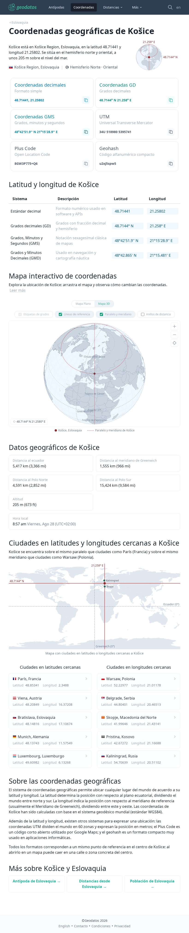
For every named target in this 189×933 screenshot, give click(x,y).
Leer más (18, 290)
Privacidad (122, 926)
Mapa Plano (83, 304)
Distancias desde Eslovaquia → (94, 884)
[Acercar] (174, 326)
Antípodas (56, 7)
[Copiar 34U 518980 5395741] (170, 132)
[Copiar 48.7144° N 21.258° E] (170, 100)
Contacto (81, 926)
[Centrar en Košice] (174, 343)
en (178, 7)
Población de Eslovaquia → (152, 884)
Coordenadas (84, 7)
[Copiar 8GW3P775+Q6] (86, 163)
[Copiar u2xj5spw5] (170, 163)
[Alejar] (174, 334)
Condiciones (101, 926)
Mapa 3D (104, 304)
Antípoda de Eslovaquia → (37, 881)
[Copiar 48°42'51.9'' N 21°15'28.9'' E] (86, 132)
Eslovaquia (20, 22)
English (64, 926)
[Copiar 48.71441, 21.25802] (86, 100)
